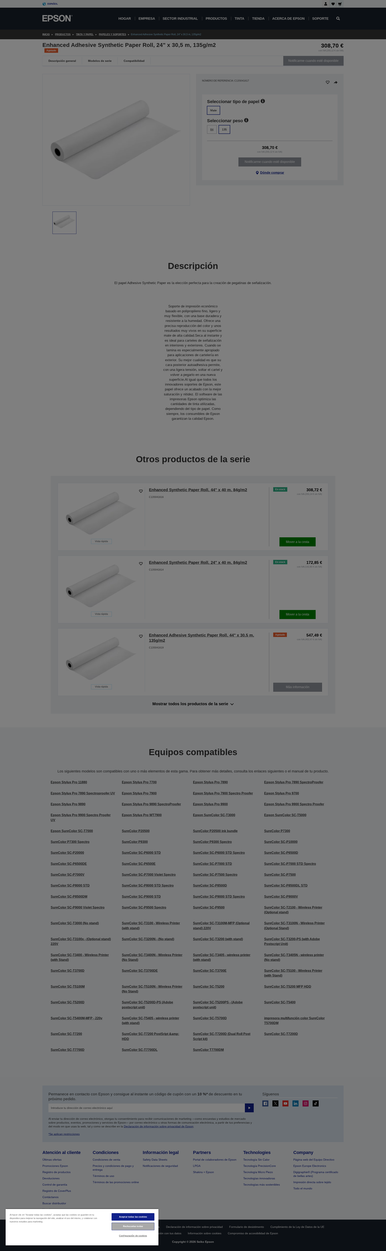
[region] (82, 1227)
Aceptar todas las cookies (133, 1217)
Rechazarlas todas (133, 1226)
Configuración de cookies (133, 1235)
